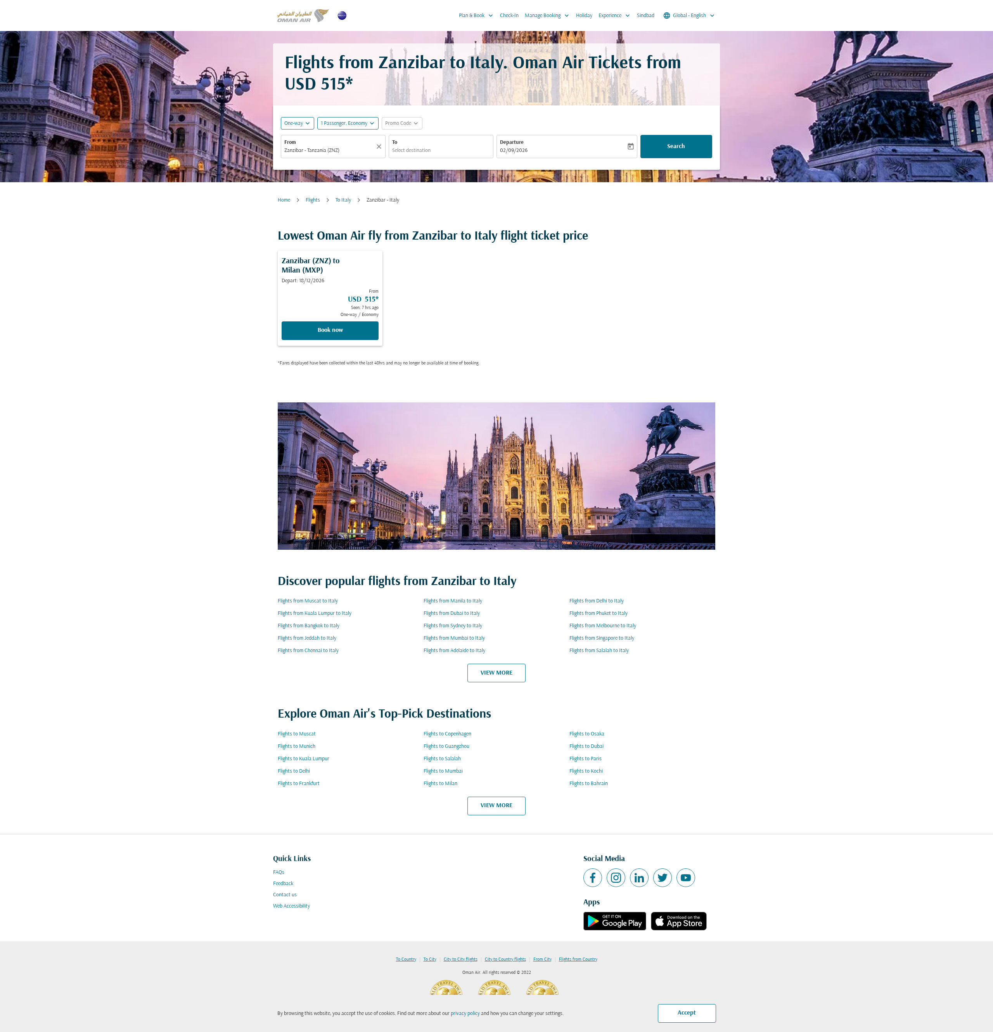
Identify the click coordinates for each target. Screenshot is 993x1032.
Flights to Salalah (442, 759)
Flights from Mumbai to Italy (454, 638)
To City (430, 959)
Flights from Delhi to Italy (596, 601)
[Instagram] (616, 877)
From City (542, 959)
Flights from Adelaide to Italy (454, 651)
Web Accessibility (291, 906)
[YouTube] (685, 877)
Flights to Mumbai (443, 771)
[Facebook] (592, 877)
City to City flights (460, 959)
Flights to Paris (585, 759)
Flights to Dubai (586, 746)
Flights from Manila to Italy (453, 601)
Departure (512, 142)
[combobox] (329, 151)
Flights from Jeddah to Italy (307, 638)
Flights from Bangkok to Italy (308, 626)
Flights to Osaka (586, 734)
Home (284, 200)
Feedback (283, 884)
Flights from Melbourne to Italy (602, 626)
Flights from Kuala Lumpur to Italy (314, 613)
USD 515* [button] (319, 85)
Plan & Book (477, 15)
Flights (313, 200)
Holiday (584, 16)
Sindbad (645, 16)
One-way (293, 123)
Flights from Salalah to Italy (599, 651)
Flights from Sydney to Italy (453, 626)
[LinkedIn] (639, 877)
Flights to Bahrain (588, 784)
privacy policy (465, 1013)
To (394, 142)
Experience (615, 15)
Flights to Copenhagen (447, 734)
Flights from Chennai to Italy (308, 651)
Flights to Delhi (294, 771)
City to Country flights (505, 959)
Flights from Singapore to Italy (601, 638)
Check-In (509, 16)
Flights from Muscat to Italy (308, 601)
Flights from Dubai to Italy (452, 613)
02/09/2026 (514, 151)
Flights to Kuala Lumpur (303, 759)
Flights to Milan (440, 784)
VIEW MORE (496, 673)
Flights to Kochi (586, 771)
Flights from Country (578, 959)
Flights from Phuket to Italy (598, 613)
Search (676, 146)
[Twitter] (662, 877)
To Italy (343, 200)
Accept (687, 1013)
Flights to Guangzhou (446, 746)
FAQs (278, 872)
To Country (406, 959)
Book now (330, 330)
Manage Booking (548, 15)
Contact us (285, 895)
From (290, 142)
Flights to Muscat (297, 734)
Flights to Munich (296, 746)
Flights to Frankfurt (299, 784)
